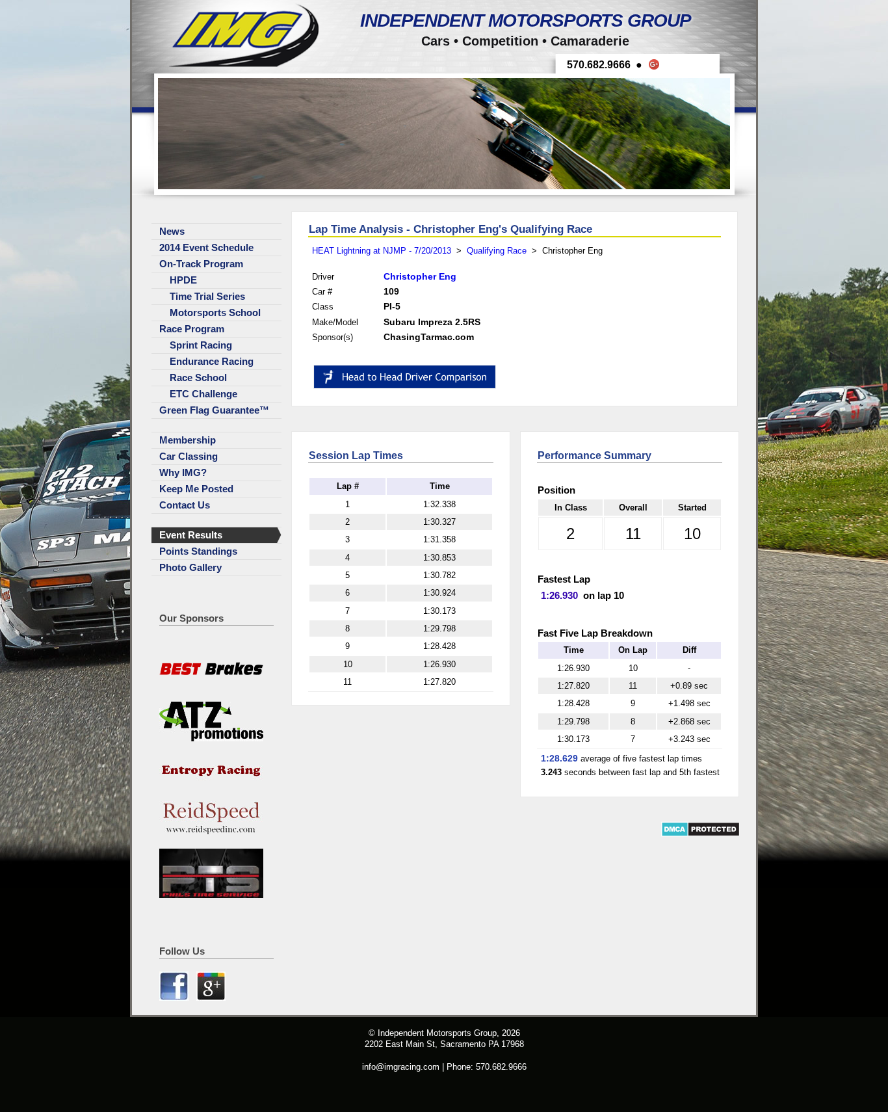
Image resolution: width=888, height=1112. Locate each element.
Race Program (191, 329)
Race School (198, 378)
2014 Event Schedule (206, 248)
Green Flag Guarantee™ (214, 410)
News (172, 231)
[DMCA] (700, 834)
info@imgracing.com (400, 1067)
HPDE (183, 280)
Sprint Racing (201, 345)
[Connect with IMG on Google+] (211, 998)
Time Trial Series (207, 296)
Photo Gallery (190, 568)
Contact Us (184, 505)
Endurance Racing (212, 361)
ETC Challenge (203, 394)
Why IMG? (183, 473)
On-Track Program (201, 264)
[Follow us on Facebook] (175, 998)
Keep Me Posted (196, 489)
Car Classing (188, 456)
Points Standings (198, 551)
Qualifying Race (497, 251)
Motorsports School (215, 313)
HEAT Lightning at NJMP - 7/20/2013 (381, 251)
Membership (187, 440)
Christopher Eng (420, 276)
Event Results (190, 535)
